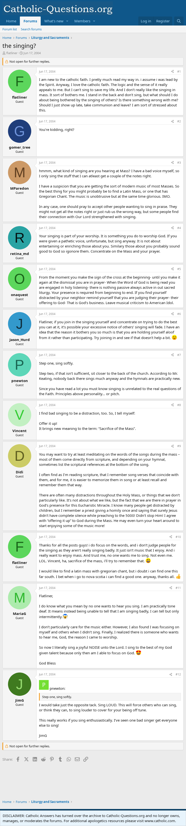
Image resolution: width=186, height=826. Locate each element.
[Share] (172, 72)
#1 (179, 71)
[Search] (179, 21)
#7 (179, 355)
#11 (178, 588)
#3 (179, 163)
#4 (179, 228)
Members (82, 20)
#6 (179, 314)
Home (11, 20)
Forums (30, 20)
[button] (67, 21)
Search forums (31, 29)
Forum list (9, 29)
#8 (179, 405)
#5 (179, 269)
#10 (178, 537)
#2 (179, 121)
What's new (53, 20)
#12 (178, 674)
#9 (179, 446)
